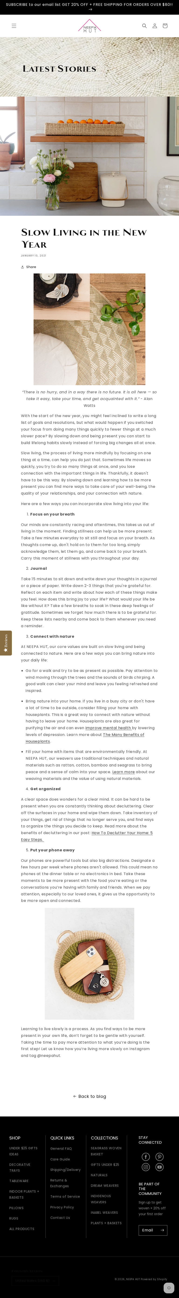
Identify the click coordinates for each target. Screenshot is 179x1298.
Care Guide (60, 1159)
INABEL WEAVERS (104, 1212)
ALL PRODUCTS (21, 1229)
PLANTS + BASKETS (106, 1223)
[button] (14, 26)
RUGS (13, 1218)
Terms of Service (65, 1196)
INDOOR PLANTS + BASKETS (24, 1194)
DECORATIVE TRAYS (20, 1167)
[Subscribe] (162, 1230)
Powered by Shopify (154, 1279)
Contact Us (60, 1217)
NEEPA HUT (133, 1279)
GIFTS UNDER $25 (105, 1164)
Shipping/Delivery (65, 1169)
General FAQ (61, 1148)
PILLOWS (16, 1208)
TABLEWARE (18, 1181)
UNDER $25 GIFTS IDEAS (23, 1151)
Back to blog (92, 1096)
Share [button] (31, 267)
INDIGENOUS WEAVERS (101, 1199)
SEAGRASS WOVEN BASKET (106, 1151)
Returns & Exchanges (59, 1183)
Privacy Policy (62, 1207)
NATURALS (99, 1175)
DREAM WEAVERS (105, 1185)
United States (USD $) (32, 1280)
